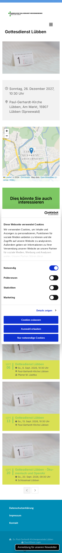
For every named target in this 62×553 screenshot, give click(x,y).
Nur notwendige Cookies (31, 337)
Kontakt (13, 522)
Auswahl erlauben (31, 328)
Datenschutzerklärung (21, 507)
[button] (31, 24)
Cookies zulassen (31, 319)
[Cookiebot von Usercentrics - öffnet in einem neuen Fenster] (44, 213)
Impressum (15, 515)
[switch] (53, 277)
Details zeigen (44, 310)
